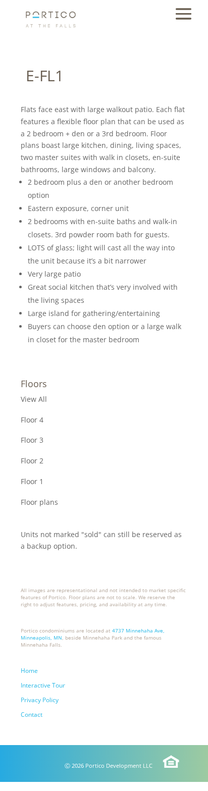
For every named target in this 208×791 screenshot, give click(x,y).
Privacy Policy (40, 700)
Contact (31, 714)
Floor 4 (32, 420)
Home (29, 670)
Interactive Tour (43, 685)
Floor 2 (32, 460)
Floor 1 (32, 481)
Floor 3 (32, 440)
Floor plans (39, 502)
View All (34, 399)
